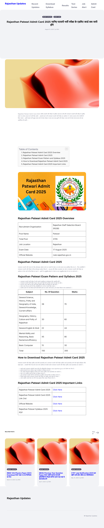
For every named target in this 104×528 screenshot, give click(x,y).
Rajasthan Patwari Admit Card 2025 (37, 155)
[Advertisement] (52, 43)
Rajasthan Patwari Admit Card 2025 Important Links (44, 164)
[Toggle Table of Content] (66, 149)
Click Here (57, 390)
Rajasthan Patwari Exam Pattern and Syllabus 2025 (44, 158)
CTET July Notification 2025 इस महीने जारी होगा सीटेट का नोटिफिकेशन (83, 474)
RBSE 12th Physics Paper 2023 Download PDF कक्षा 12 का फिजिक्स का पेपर (19, 475)
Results (65, 5)
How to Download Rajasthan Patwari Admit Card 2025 (45, 161)
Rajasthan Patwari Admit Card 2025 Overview (41, 152)
